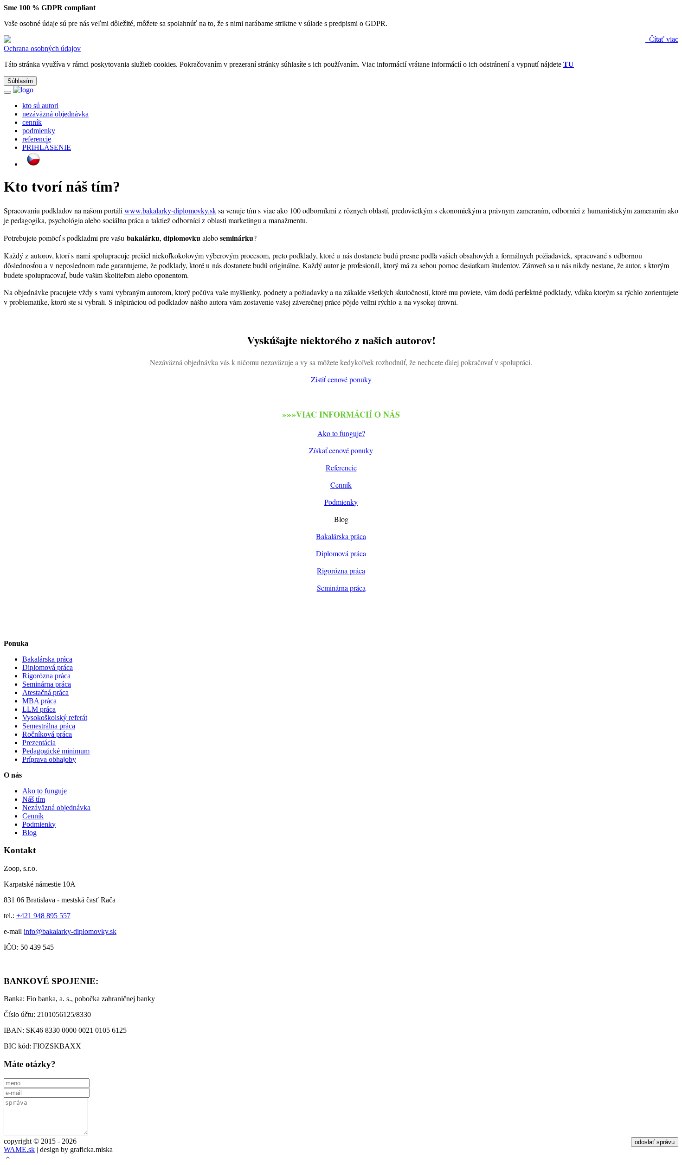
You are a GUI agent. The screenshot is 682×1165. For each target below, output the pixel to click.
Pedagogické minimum (56, 751)
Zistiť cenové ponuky (341, 379)
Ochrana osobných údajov (42, 48)
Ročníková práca (47, 734)
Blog (29, 833)
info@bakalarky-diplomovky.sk (70, 931)
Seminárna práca (341, 587)
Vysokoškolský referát (54, 717)
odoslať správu (655, 1142)
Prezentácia (39, 743)
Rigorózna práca (46, 676)
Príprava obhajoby (49, 759)
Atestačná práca (45, 692)
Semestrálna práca (48, 726)
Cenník (33, 816)
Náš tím (33, 799)
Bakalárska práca (47, 659)
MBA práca (39, 701)
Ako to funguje (44, 791)
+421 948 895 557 (43, 916)
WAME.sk (19, 1149)
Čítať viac (662, 39)
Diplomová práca (47, 667)
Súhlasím (20, 80)
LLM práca (39, 709)
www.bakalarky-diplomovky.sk (170, 210)
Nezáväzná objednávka (56, 807)
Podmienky (39, 824)
